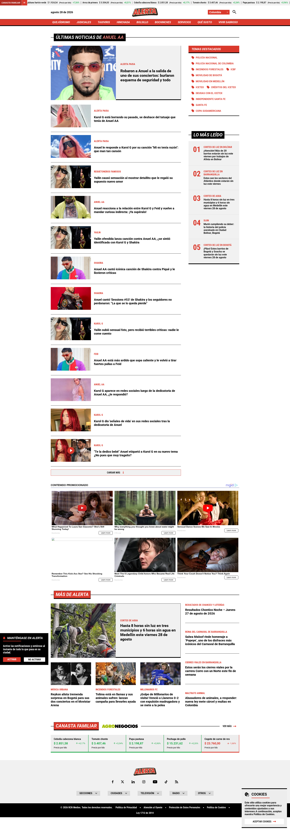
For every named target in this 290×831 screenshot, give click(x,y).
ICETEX (200, 87)
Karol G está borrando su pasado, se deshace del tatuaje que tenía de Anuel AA (135, 119)
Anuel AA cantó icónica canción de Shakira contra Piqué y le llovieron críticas (134, 271)
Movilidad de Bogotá (209, 75)
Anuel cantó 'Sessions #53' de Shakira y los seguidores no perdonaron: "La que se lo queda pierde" (133, 301)
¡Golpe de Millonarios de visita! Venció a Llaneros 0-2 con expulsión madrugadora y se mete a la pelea (160, 699)
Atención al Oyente (153, 807)
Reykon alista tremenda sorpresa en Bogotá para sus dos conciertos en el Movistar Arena (70, 699)
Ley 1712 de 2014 (145, 813)
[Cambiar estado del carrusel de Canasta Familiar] (24, 2)
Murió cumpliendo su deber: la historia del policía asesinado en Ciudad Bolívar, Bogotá (219, 228)
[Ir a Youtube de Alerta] (155, 781)
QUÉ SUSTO (205, 22)
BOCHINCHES (163, 22)
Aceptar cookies (262, 821)
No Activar (34, 659)
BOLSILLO (142, 22)
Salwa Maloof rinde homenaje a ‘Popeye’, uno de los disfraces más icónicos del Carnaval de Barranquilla (210, 640)
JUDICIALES (84, 22)
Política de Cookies (264, 814)
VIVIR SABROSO (228, 22)
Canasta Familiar (11, 3)
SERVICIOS (184, 22)
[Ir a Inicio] (145, 12)
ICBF (233, 69)
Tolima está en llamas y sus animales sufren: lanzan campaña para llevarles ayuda (116, 697)
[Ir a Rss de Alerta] (176, 781)
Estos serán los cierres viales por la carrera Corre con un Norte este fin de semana (210, 671)
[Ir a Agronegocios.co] (120, 726)
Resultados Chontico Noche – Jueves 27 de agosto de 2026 (210, 611)
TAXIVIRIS (104, 22)
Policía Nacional (207, 57)
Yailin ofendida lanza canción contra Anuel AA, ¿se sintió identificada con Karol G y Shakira (132, 240)
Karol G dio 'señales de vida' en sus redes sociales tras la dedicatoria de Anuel (132, 423)
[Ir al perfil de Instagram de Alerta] (143, 781)
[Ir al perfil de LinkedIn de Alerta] (133, 781)
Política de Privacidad (126, 807)
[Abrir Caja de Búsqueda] (234, 12)
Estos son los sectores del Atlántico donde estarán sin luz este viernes (218, 181)
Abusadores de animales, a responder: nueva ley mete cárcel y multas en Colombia (211, 701)
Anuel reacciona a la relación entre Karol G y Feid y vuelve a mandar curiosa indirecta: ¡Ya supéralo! (134, 210)
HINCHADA (123, 22)
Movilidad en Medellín (210, 81)
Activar (11, 659)
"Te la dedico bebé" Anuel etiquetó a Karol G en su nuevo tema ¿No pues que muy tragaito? (136, 453)
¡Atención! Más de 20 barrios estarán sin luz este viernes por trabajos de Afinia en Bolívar (218, 155)
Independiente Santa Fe (211, 99)
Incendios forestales (209, 69)
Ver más (227, 726)
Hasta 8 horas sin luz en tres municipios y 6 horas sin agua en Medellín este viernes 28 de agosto (219, 204)
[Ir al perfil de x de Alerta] (122, 781)
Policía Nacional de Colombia (215, 63)
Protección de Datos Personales (184, 807)
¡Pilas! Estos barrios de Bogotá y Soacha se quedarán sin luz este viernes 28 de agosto (216, 253)
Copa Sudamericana (208, 110)
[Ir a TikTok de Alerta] (166, 781)
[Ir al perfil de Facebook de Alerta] (112, 781)
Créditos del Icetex (223, 87)
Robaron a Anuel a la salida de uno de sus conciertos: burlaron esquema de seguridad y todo (147, 75)
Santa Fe (201, 105)
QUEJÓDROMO (61, 22)
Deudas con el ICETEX (209, 93)
